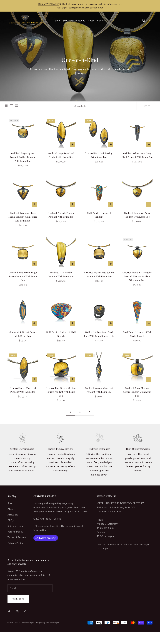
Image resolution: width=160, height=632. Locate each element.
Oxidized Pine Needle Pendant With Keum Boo (60, 274)
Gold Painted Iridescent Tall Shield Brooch (137, 334)
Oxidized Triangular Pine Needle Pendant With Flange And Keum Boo (22, 216)
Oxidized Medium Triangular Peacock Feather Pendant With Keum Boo (137, 276)
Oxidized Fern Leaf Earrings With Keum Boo (99, 155)
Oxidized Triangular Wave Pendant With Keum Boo (137, 214)
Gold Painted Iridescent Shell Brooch (61, 334)
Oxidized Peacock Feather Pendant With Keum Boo (61, 214)
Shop (57, 20)
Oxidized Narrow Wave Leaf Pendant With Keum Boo (99, 389)
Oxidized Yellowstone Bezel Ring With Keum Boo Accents (99, 334)
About (91, 20)
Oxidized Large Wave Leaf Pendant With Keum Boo (23, 389)
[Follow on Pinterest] (25, 611)
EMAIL (57, 518)
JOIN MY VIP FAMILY (48, 3)
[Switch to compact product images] (16, 106)
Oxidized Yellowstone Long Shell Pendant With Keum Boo (137, 155)
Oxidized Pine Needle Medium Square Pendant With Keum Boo (61, 391)
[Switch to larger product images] (6, 106)
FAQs (11, 520)
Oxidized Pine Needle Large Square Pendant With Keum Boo (23, 276)
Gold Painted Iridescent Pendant (99, 214)
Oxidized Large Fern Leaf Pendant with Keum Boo (61, 155)
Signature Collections (74, 20)
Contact (101, 20)
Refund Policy (15, 531)
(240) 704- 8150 (42, 518)
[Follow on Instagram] (17, 611)
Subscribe (18, 598)
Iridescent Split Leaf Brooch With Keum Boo (23, 334)
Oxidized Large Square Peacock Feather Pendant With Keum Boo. (23, 157)
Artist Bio (13, 514)
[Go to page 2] (89, 411)
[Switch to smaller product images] (11, 106)
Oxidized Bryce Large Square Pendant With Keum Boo (99, 274)
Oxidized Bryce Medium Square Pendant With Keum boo (137, 391)
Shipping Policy (16, 525)
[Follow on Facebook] (9, 611)
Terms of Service (17, 537)
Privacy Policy (15, 542)
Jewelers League (52, 622)
